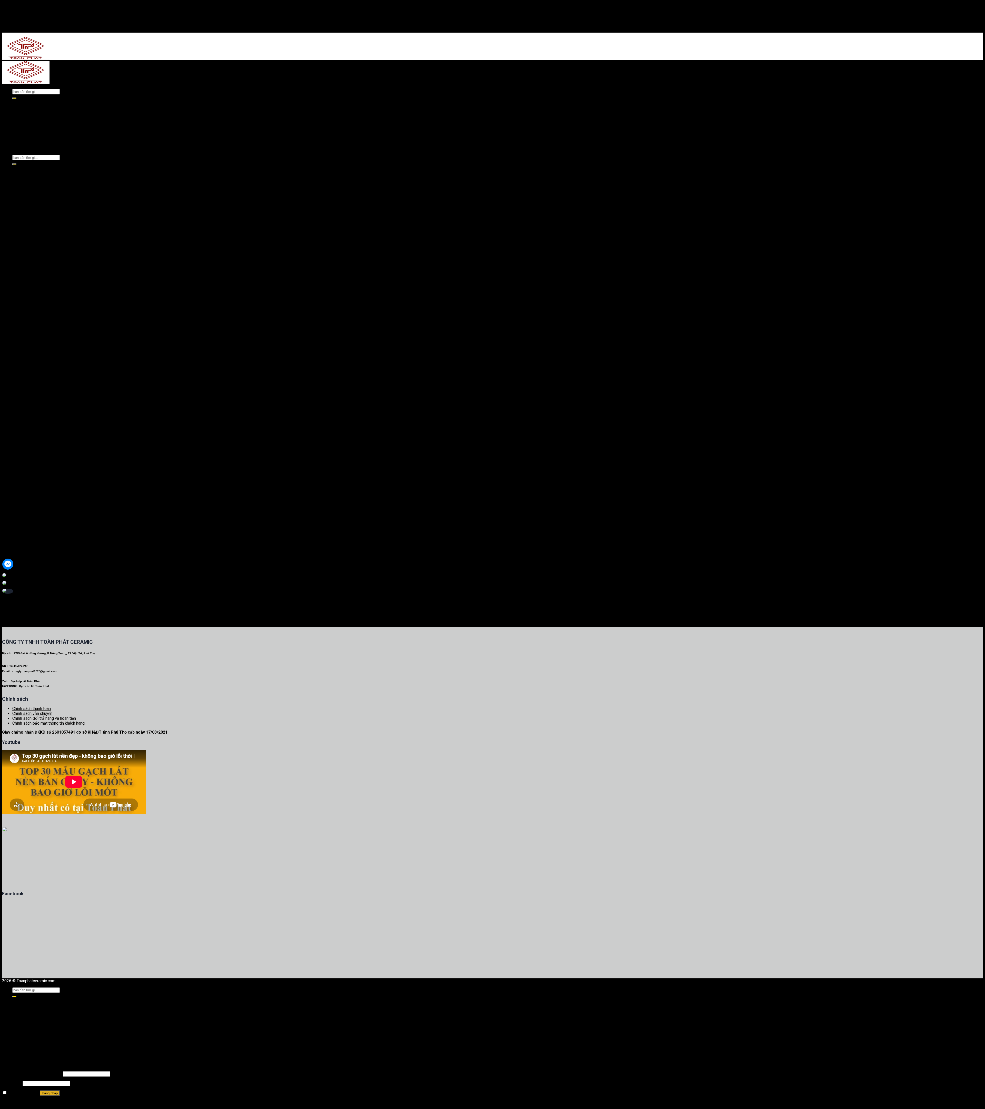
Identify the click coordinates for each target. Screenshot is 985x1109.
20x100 (29, 540)
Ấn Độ (28, 360)
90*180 (39, 316)
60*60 (28, 438)
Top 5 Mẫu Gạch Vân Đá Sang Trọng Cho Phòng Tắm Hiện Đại (67, 259)
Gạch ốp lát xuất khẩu (41, 124)
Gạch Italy (31, 404)
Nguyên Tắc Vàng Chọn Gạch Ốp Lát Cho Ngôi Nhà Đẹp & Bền (66, 273)
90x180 (29, 560)
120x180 (30, 564)
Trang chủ (22, 105)
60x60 (28, 525)
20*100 (39, 330)
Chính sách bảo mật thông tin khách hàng (48, 723)
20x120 (29, 569)
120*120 (40, 306)
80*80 (38, 326)
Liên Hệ (19, 1048)
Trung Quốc (33, 311)
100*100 (40, 321)
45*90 (38, 350)
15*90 (28, 457)
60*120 (39, 301)
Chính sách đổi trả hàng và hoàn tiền (44, 718)
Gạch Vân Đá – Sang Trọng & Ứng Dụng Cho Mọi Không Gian (65, 264)
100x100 (30, 521)
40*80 (28, 443)
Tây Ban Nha (33, 296)
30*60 (28, 452)
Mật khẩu (12, 1083)
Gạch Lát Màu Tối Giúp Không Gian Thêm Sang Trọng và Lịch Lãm (70, 269)
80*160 (39, 369)
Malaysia (31, 413)
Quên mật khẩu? (16, 1102)
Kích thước (21, 501)
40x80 (28, 511)
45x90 (28, 574)
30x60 (28, 516)
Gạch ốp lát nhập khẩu (41, 120)
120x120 (30, 545)
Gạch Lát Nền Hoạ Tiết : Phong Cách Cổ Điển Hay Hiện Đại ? (65, 254)
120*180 (40, 384)
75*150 (39, 340)
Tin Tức (19, 1034)
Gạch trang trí (24, 462)
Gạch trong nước (37, 129)
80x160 (29, 555)
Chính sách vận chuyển (32, 713)
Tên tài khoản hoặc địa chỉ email (32, 1073)
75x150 (29, 550)
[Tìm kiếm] (14, 98)
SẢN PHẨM (23, 115)
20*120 (39, 355)
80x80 (28, 530)
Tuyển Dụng (23, 1044)
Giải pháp (21, 1039)
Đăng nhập (50, 1093)
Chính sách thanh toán (31, 708)
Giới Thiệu (21, 110)
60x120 (29, 535)
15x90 (28, 506)
